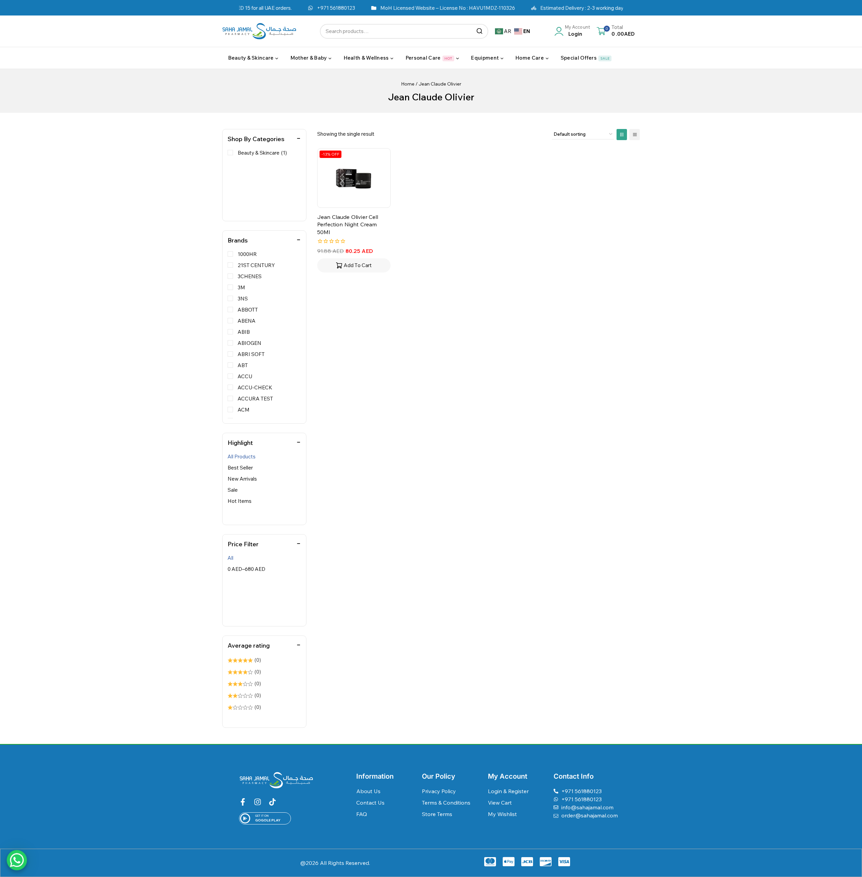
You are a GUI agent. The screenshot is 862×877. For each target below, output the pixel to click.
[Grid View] (622, 134)
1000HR (247, 254)
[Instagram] (257, 802)
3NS (243, 298)
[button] (354, 265)
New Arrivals (242, 479)
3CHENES (250, 276)
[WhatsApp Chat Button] (17, 860)
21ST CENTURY (256, 265)
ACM (244, 410)
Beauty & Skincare (262, 153)
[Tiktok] (272, 802)
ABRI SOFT (251, 354)
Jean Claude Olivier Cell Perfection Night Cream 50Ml (347, 224)
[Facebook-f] (242, 802)
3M (241, 287)
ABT (243, 365)
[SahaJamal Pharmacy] (259, 31)
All (230, 558)
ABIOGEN (249, 343)
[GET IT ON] (245, 818)
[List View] (634, 134)
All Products (242, 456)
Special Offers (585, 58)
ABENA (247, 321)
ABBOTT (248, 309)
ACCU (245, 376)
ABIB (244, 332)
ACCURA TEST (255, 398)
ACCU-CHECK (255, 387)
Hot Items (240, 501)
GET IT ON (262, 815)
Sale (233, 490)
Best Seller (240, 467)
